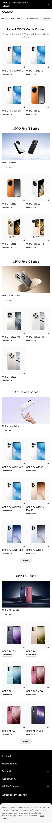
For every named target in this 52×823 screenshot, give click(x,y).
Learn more (7, 74)
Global (6, 6)
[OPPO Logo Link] (7, 12)
